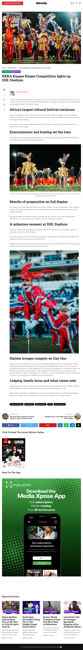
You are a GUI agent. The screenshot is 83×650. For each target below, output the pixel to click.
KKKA (50, 404)
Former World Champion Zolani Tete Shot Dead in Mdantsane (51, 621)
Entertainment (12, 68)
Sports (6, 611)
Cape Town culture (16, 404)
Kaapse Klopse (40, 404)
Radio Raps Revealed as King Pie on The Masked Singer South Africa (31, 622)
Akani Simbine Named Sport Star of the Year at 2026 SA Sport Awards (10, 622)
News (46, 611)
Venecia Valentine (22, 92)
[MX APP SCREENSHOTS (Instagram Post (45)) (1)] (41, 527)
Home (3, 68)
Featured (17, 71)
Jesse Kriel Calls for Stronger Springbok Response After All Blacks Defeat (72, 622)
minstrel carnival (60, 404)
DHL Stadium (29, 404)
